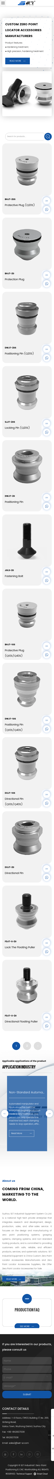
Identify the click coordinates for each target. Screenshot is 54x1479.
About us (8, 1181)
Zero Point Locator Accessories (17, 1268)
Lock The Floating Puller (20, 947)
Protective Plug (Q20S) (20, 205)
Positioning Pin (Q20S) (19, 353)
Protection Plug (14, 279)
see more (25, 1326)
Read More (15, 61)
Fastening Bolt (14, 576)
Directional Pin (14, 873)
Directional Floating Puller (21, 1021)
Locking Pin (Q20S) (17, 428)
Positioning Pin (14, 502)
